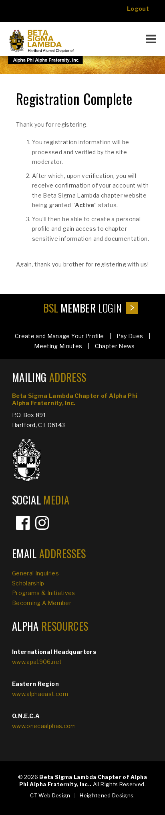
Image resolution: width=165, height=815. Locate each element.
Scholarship (28, 583)
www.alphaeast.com (40, 693)
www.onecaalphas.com (44, 725)
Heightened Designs (106, 795)
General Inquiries (35, 573)
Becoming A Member (41, 602)
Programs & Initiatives (43, 592)
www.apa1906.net (37, 661)
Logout (138, 8)
